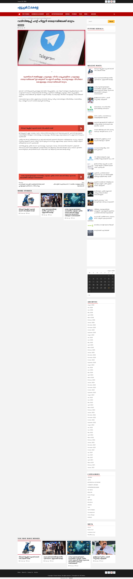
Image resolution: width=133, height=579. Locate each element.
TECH (80, 14)
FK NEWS (74, 14)
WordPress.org (91, 535)
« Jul (89, 295)
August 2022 (91, 425)
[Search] (114, 14)
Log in (89, 527)
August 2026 (91, 305)
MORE (85, 14)
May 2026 (90, 312)
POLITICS (90, 502)
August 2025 (91, 335)
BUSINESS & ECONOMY (38, 14)
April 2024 (90, 375)
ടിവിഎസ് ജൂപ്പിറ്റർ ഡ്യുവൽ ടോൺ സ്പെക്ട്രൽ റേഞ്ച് (27, 210)
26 (97, 288)
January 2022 (91, 442)
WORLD (90, 517)
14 (105, 282)
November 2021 (92, 447)
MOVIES (67, 14)
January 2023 (91, 412)
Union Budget (91, 515)
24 (89, 288)
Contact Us (30, 572)
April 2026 (90, 315)
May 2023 (90, 402)
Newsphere (75, 575)
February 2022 (91, 440)
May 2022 (90, 432)
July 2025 (90, 337)
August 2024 (91, 365)
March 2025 (91, 347)
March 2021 (91, 462)
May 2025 (90, 342)
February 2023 (91, 410)
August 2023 (91, 395)
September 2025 (92, 332)
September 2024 (92, 362)
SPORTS (90, 505)
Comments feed (91, 532)
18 (93, 285)
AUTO (47, 14)
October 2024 (91, 360)
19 (97, 285)
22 (109, 285)
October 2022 (91, 420)
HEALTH (90, 492)
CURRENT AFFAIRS (93, 485)
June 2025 (90, 340)
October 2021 (91, 450)
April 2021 (90, 460)
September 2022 (92, 422)
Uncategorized (91, 512)
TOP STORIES (25, 14)
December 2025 (92, 325)
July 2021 (90, 452)
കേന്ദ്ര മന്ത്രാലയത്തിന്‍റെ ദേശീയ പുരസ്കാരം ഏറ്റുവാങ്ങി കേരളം (49, 211)
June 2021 (90, 455)
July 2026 (90, 307)
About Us (24, 572)
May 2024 (90, 372)
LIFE (89, 497)
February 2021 (91, 465)
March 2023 (91, 407)
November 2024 (92, 357)
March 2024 (91, 377)
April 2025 (90, 345)
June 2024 (90, 370)
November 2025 (92, 327)
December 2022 (92, 415)
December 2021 (92, 445)
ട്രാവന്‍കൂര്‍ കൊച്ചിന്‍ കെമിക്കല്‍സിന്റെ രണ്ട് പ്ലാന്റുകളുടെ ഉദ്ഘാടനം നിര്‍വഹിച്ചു (31, 184)
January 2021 (91, 467)
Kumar (28, 213)
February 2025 (91, 350)
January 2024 (91, 382)
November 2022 (92, 417)
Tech (89, 507)
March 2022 (91, 437)
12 (97, 282)
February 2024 (91, 380)
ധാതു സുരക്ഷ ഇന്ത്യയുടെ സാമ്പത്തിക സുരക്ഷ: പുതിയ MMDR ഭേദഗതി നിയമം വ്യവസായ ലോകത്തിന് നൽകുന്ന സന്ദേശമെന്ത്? (74, 212)
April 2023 (90, 405)
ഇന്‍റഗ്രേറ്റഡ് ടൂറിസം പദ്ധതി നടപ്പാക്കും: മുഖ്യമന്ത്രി (101, 557)
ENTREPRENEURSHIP (57, 14)
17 (89, 285)
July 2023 (90, 397)
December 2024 (92, 355)
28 (105, 288)
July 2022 (90, 427)
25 (93, 288)
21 (105, 285)
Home (19, 572)
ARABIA (90, 477)
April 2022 (90, 435)
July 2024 (90, 367)
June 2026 (90, 310)
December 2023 (92, 385)
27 (101, 288)
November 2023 (92, 387)
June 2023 (90, 400)
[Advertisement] (51, 114)
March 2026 (91, 317)
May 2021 (90, 457)
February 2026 (91, 320)
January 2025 (91, 352)
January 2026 (91, 322)
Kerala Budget (91, 495)
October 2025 (91, 330)
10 (89, 282)
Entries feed (90, 530)
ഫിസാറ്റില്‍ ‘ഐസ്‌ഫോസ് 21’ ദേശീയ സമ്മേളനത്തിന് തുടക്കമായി (68, 184)
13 (101, 282)
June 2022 (90, 430)
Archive (93, 14)
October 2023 (91, 390)
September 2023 (92, 392)
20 (101, 285)
